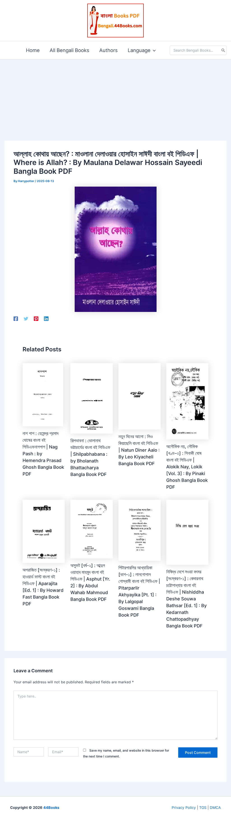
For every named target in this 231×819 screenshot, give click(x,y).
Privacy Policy (184, 807)
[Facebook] (16, 318)
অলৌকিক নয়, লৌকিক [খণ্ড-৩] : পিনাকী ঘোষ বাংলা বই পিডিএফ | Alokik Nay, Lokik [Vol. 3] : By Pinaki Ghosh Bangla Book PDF (187, 467)
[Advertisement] (115, 92)
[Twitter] (26, 318)
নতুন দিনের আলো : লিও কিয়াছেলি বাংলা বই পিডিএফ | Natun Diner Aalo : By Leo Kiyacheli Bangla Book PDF (139, 450)
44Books (51, 807)
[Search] (223, 50)
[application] (153, 50)
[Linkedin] (46, 318)
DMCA (215, 807)
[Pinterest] (36, 318)
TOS (202, 807)
